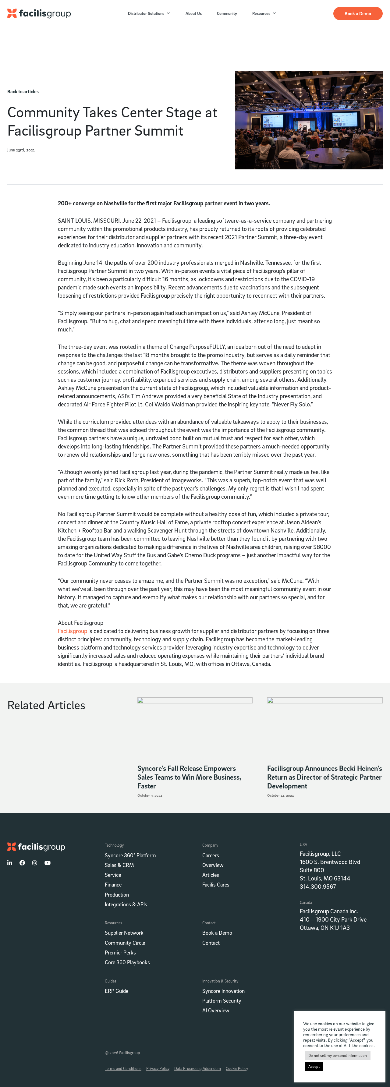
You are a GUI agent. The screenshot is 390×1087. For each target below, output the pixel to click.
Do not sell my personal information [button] (337, 1055)
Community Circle (125, 943)
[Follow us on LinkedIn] (9, 863)
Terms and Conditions (123, 1068)
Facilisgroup (72, 631)
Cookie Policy (237, 1068)
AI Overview (215, 1010)
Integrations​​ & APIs (126, 904)
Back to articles (23, 91)
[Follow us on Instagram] (34, 863)
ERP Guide (116, 991)
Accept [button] (314, 1066)
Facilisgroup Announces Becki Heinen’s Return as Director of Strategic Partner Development (324, 777)
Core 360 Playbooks (127, 962)
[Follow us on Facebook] (22, 863)
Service (113, 875)
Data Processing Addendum (197, 1068)
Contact (211, 943)
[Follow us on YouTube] (47, 863)
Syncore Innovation (223, 991)
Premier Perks (120, 952)
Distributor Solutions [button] (146, 13)
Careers (210, 855)
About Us (194, 13)
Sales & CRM (119, 865)
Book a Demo (358, 13)
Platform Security (221, 1000)
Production (117, 894)
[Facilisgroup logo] (39, 13)
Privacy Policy (157, 1068)
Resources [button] (261, 13)
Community (227, 13)
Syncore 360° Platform (130, 855)
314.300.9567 (318, 886)
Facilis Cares (215, 884)
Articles (210, 875)
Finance (113, 884)
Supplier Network (124, 932)
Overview (213, 865)
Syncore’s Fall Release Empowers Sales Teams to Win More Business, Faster (189, 777)
